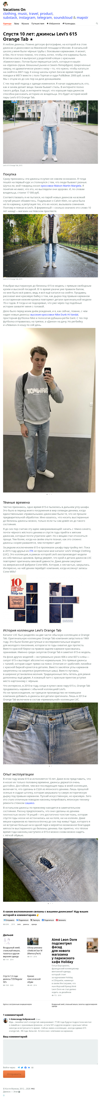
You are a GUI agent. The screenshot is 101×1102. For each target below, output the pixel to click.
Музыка (25, 23)
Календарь (69, 23)
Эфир (16, 23)
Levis (19, 924)
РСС (33, 1089)
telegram (44, 17)
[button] (93, 410)
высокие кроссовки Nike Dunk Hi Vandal (54, 314)
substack (10, 17)
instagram (27, 17)
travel (33, 13)
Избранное (54, 23)
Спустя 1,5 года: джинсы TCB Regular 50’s (12, 979)
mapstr (82, 17)
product (46, 13)
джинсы (26, 924)
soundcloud (63, 17)
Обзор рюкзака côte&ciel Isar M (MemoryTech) (34, 950)
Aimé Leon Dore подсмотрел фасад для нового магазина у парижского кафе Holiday (64, 950)
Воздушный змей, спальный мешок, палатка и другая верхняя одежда (11, 952)
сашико (29, 803)
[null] (9, 920)
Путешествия (37, 23)
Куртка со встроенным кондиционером (17, 1004)
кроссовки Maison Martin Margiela (61, 185)
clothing (9, 13)
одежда (34, 924)
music (22, 13)
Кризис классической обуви (34, 979)
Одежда (7, 23)
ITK (31, 551)
